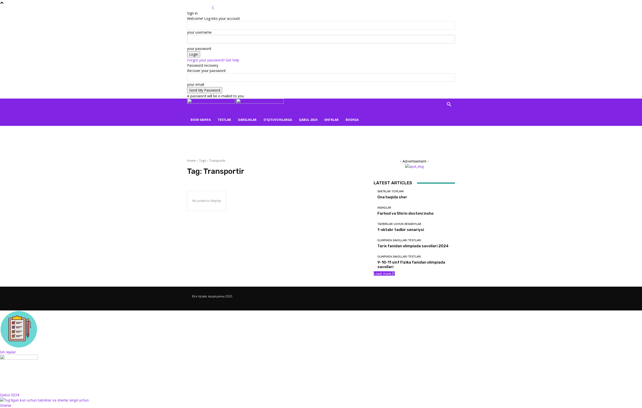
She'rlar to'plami (390, 191)
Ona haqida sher (392, 197)
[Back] (213, 8)
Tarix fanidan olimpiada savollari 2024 (413, 246)
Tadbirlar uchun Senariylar (399, 224)
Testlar (224, 120)
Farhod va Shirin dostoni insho (405, 213)
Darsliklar (247, 120)
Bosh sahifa (201, 120)
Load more (382, 273)
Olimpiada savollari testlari (399, 240)
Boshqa (352, 120)
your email (195, 84)
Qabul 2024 (308, 120)
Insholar (384, 207)
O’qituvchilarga (278, 120)
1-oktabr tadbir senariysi (400, 229)
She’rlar (331, 120)
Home (191, 160)
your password (199, 48)
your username (199, 32)
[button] (449, 105)
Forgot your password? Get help (213, 60)
